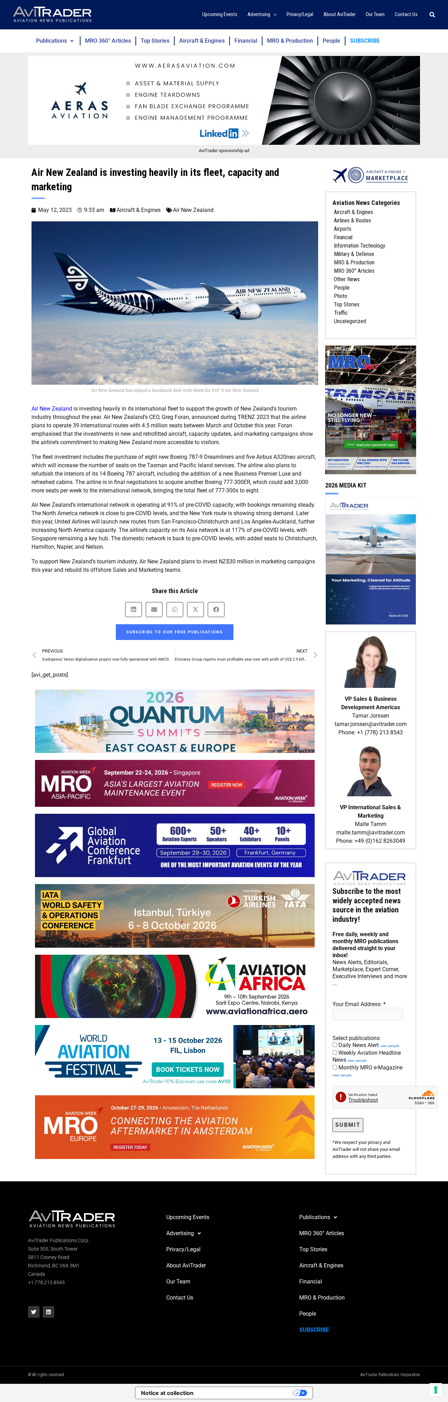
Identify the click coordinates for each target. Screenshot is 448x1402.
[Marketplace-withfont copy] (370, 174)
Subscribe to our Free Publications (174, 632)
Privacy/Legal (183, 1249)
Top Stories (155, 40)
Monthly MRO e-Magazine (367, 1070)
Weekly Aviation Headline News (366, 1056)
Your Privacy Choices (246, 1392)
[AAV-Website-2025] (224, 100)
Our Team (178, 1281)
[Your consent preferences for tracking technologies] (435, 1389)
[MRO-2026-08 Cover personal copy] (370, 409)
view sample (389, 1046)
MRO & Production (290, 40)
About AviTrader (186, 1265)
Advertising (180, 1233)
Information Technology (359, 245)
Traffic (341, 312)
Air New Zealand (193, 210)
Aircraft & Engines (202, 40)
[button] (273, 14)
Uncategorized (350, 321)
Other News (347, 279)
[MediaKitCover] (370, 560)
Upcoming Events (187, 1217)
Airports (342, 229)
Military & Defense (354, 254)
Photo (340, 296)
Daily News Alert (368, 1045)
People (331, 40)
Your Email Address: (359, 1004)
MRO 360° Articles (108, 40)
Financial (245, 40)
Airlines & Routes (352, 220)
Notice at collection (167, 1392)
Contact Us (179, 1297)
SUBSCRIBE (365, 40)
